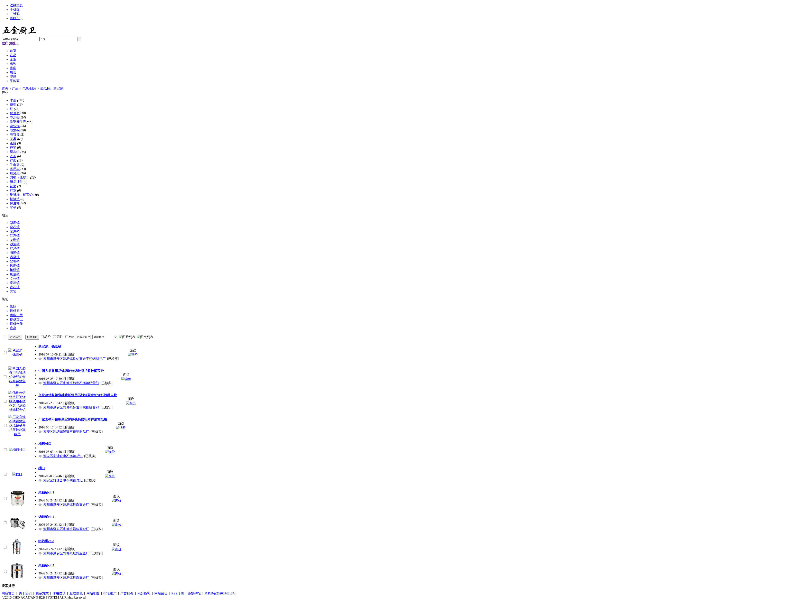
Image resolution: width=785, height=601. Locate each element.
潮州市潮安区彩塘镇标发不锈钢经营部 (71, 383)
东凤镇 (15, 231)
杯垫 (13, 147)
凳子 (13, 207)
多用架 (15, 169)
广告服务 (126, 593)
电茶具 (15, 134)
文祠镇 (15, 278)
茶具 (13, 139)
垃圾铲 (15, 199)
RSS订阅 (177, 593)
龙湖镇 (15, 240)
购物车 (15, 18)
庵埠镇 (15, 283)
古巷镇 (15, 287)
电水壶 (15, 117)
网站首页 (8, 593)
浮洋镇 (15, 248)
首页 (5, 88)
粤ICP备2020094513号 (220, 593)
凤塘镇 (15, 265)
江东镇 (15, 235)
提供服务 (16, 311)
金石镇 (15, 227)
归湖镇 (15, 253)
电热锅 (15, 130)
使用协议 (59, 593)
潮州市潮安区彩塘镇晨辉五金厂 (66, 504)
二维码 (15, 14)
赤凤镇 (15, 257)
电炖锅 (15, 126)
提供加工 (16, 319)
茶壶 (13, 104)
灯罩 (13, 190)
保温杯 (15, 203)
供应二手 (16, 315)
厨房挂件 (16, 182)
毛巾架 (15, 164)
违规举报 (194, 593)
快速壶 (15, 113)
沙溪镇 (15, 244)
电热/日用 (29, 88)
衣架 (13, 156)
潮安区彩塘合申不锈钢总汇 (63, 456)
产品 (15, 88)
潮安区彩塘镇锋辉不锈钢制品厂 (66, 431)
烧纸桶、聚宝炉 (51, 88)
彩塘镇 (15, 222)
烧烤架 (15, 173)
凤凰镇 (15, 274)
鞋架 (13, 160)
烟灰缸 (15, 152)
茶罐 (13, 143)
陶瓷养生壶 (18, 121)
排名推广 (110, 593)
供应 (13, 306)
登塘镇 (15, 261)
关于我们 (25, 593)
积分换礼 (143, 593)
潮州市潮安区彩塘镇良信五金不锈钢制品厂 (74, 358)
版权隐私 (76, 593)
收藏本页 (16, 5)
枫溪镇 (15, 270)
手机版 (15, 9)
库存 (13, 328)
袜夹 (13, 186)
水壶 (13, 100)
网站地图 (93, 593)
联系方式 (42, 593)
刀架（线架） (19, 177)
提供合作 (16, 323)
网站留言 (160, 593)
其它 (13, 291)
